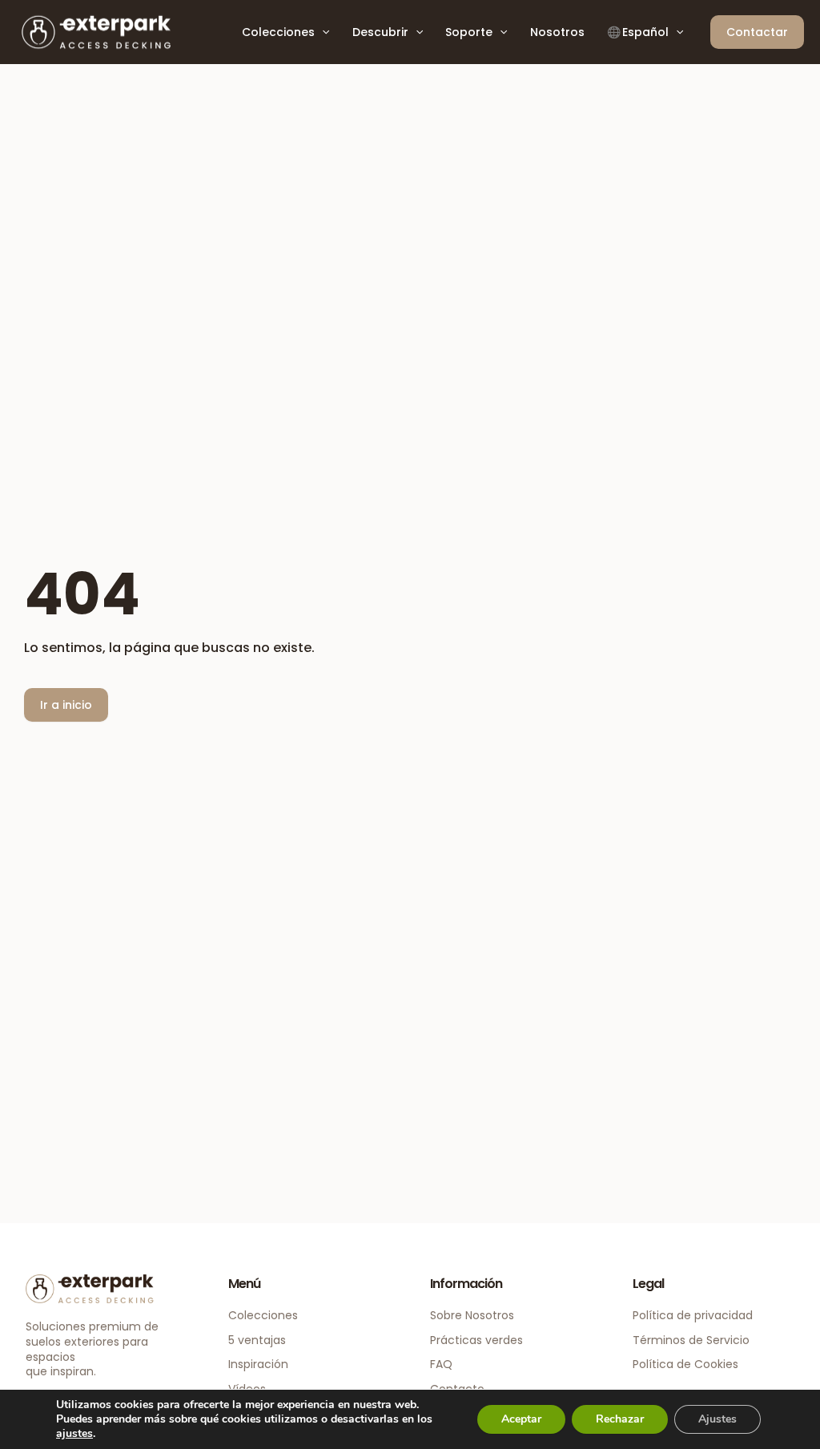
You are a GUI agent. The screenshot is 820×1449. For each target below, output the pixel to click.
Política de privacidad (693, 1315)
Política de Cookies (685, 1364)
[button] (322, 32)
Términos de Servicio (691, 1340)
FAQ (441, 1364)
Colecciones (263, 1315)
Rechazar (620, 1419)
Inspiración (258, 1364)
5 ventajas (257, 1340)
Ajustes (717, 1419)
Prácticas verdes (476, 1340)
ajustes (74, 1434)
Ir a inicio (66, 705)
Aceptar (521, 1419)
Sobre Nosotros (472, 1315)
